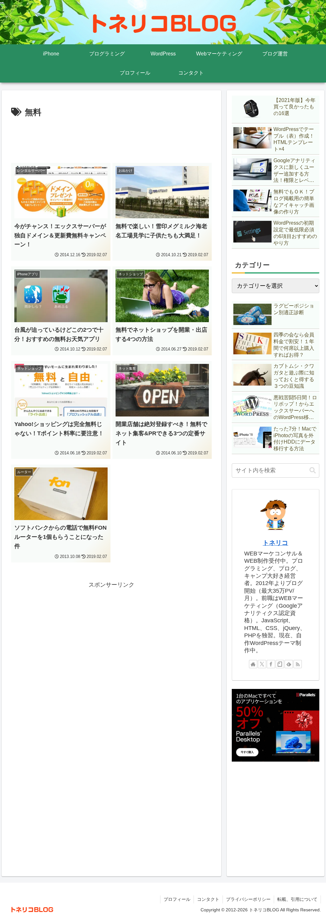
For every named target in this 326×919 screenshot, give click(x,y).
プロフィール (177, 899)
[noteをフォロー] (280, 664)
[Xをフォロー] (262, 664)
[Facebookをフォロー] (271, 664)
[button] (312, 470)
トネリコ (275, 542)
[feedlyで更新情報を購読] (289, 664)
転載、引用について (297, 899)
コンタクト (208, 899)
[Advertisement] (111, 139)
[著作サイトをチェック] (253, 664)
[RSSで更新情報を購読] (298, 664)
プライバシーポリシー (248, 899)
